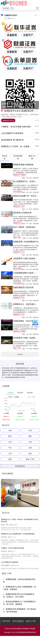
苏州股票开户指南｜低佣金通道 (26, 337)
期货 (10, 459)
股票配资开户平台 (19, 252)
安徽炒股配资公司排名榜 (23, 287)
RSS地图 (25, 628)
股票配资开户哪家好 (20, 175)
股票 (30, 436)
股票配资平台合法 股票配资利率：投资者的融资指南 (18, 534)
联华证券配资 (18, 192)
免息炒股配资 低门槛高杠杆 (12, 139)
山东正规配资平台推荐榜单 (12, 133)
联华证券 (6, 621)
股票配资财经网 (25, 632)
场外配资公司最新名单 (22, 212)
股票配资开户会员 (19, 206)
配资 (10, 436)
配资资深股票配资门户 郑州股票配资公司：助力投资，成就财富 (19, 602)
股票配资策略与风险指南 (23, 164)
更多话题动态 (20, 466)
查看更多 (20, 354)
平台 (10, 447)
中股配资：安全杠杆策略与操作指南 (16, 126)
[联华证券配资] (14, 3)
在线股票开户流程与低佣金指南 (26, 258)
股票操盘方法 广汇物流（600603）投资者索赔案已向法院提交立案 (19, 105)
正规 (30, 447)
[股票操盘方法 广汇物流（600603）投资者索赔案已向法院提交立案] (20, 93)
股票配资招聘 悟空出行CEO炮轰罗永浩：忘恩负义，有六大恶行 (18, 595)
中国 (30, 430)
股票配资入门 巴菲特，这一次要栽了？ (17, 146)
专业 (10, 442)
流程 (30, 453)
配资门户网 (17, 237)
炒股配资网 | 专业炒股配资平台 (26, 241)
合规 (10, 430)
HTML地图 (31, 628)
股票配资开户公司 (19, 298)
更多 (35, 15)
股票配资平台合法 (8, 120)
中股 (30, 442)
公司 (10, 453)
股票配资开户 (18, 223)
